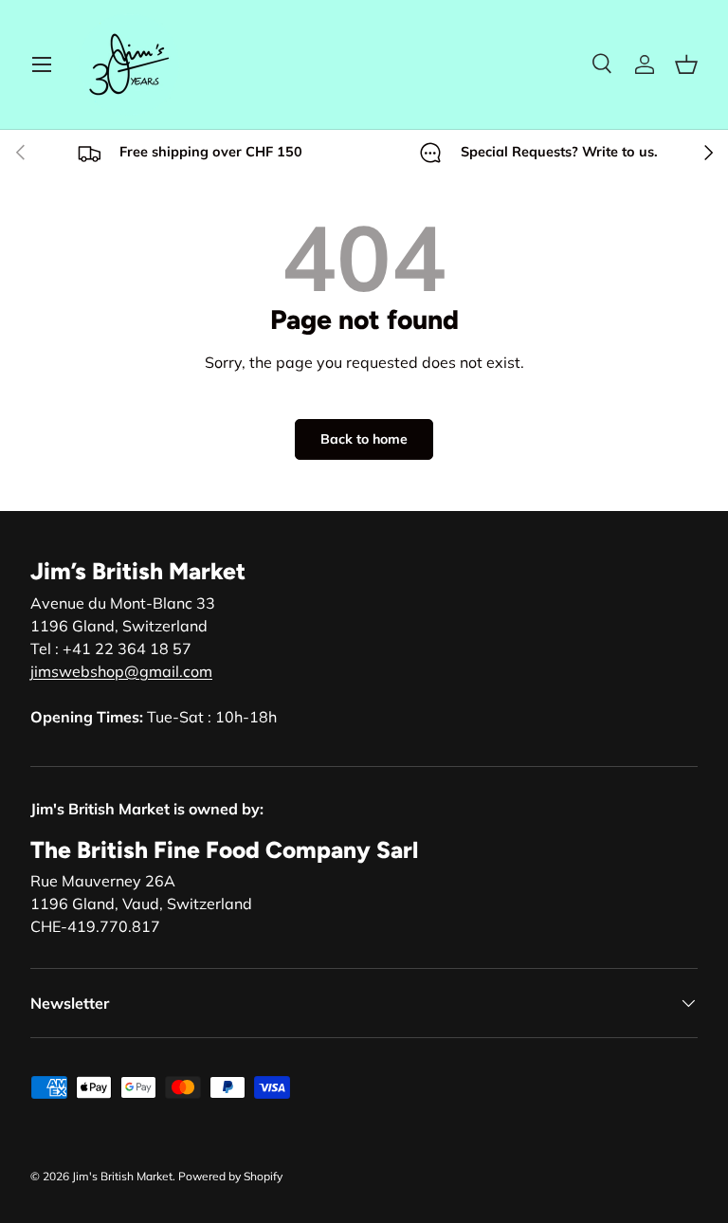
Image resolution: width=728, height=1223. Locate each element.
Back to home (364, 438)
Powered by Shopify (230, 1176)
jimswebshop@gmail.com (121, 671)
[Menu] (42, 64)
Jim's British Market (122, 1176)
